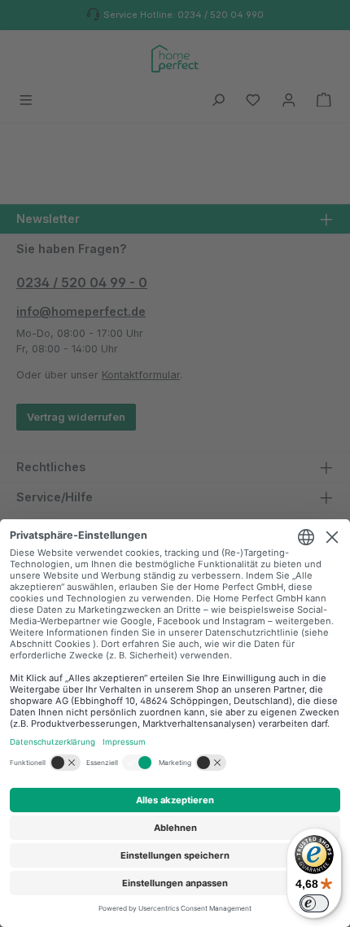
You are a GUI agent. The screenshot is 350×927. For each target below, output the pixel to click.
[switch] (314, 903)
